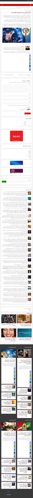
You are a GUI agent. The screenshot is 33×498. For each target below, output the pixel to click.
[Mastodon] (16, 56)
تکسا (30, 310)
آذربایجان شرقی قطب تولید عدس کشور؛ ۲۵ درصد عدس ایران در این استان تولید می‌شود (15, 292)
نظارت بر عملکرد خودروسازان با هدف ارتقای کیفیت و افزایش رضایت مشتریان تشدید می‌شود (14, 202)
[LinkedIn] (16, 63)
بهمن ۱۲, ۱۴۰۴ (9, 412)
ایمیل (30, 97)
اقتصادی (30, 152)
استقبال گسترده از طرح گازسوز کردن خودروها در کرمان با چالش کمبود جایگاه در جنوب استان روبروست (23, 470)
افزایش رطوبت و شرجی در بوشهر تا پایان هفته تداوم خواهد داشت (7, 402)
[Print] (16, 62)
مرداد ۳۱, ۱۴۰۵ (29, 436)
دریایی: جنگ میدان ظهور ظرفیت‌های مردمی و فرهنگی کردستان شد (23, 485)
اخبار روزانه (29, 151)
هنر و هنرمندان (29, 155)
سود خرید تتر (29, 309)
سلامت (30, 154)
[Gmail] (16, 68)
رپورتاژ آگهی (29, 153)
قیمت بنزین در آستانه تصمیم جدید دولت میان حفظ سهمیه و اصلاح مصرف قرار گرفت (15, 219)
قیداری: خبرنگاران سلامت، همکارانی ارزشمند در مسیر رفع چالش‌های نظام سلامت (16, 248)
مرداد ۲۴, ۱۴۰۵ (29, 326)
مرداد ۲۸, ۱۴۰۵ (25, 464)
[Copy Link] (16, 60)
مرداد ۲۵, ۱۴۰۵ (25, 473)
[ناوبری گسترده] (30, 5)
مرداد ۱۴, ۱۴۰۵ (9, 464)
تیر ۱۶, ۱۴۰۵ (29, 340)
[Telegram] (16, 67)
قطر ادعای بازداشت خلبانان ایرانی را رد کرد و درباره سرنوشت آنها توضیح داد (16, 214)
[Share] (16, 70)
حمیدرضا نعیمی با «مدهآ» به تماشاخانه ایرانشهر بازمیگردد (19, 275)
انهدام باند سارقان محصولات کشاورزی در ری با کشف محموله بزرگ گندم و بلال (16, 191)
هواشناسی (29, 156)
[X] (16, 66)
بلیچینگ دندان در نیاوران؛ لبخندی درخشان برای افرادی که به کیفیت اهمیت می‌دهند (10, 339)
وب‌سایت (29, 101)
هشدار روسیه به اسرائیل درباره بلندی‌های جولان (24, 75)
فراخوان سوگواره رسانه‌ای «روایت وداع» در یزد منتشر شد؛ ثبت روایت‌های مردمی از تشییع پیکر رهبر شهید (22, 413)
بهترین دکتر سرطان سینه (27, 308)
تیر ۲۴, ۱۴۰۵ (9, 390)
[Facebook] (16, 55)
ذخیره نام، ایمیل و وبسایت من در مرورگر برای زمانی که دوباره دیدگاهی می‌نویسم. (18, 105)
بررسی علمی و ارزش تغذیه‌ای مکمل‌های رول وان (20, 264)
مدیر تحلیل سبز (25, 326)
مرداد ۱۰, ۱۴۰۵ (14, 326)
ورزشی (30, 157)
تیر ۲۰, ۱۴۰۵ (9, 398)
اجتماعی (30, 150)
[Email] (16, 57)
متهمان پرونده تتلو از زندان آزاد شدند (8, 74)
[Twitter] (16, 64)
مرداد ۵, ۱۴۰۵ (25, 408)
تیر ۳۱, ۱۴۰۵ (13, 362)
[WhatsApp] (16, 59)
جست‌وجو (4, 181)
